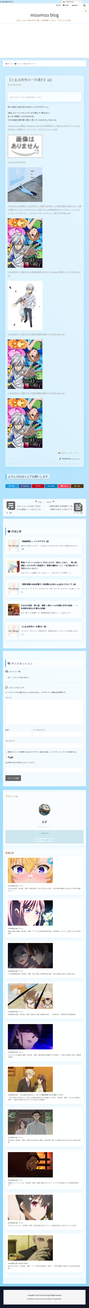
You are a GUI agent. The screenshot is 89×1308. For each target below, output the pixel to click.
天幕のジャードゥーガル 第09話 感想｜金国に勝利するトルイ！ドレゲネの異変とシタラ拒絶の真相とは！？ (43, 1184)
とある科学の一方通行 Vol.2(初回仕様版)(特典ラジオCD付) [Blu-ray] (36, 334)
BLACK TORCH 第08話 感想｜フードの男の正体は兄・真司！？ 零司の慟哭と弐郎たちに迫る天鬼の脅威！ (44, 1267)
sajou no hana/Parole (16, 162)
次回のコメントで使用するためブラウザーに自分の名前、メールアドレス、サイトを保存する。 (42, 752)
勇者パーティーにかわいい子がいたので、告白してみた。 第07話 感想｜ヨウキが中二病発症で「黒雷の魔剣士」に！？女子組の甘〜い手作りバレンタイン (50, 565)
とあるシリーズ (31, 64)
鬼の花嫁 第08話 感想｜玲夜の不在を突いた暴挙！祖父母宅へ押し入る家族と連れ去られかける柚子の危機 (44, 1141)
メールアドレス (39, 730)
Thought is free (56, 1299)
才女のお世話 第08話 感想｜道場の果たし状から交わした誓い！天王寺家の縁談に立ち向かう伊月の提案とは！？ (44, 889)
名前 (7, 730)
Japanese (69, 2)
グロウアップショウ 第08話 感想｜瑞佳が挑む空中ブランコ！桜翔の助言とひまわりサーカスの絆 (42, 1225)
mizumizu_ (75, 458)
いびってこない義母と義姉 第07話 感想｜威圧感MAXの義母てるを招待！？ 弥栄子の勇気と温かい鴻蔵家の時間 (44, 1056)
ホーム (10, 64)
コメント (8, 697)
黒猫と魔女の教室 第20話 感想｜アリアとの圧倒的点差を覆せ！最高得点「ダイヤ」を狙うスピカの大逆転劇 (44, 932)
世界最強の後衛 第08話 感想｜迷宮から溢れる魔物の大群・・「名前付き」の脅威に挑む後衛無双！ (42, 1014)
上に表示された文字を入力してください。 (20, 762)
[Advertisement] (44, 40)
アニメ (19, 64)
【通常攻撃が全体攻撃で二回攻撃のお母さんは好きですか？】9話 (48, 584)
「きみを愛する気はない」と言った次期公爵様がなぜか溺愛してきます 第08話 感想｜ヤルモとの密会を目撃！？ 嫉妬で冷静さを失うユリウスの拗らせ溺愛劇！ (44, 1098)
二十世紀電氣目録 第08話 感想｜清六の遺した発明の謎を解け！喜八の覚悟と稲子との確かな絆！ (42, 974)
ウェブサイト (10, 741)
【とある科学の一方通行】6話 (33, 626)
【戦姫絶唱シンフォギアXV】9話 (35, 541)
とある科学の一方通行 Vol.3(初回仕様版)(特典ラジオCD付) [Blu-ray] (36, 393)
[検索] (84, 5)
